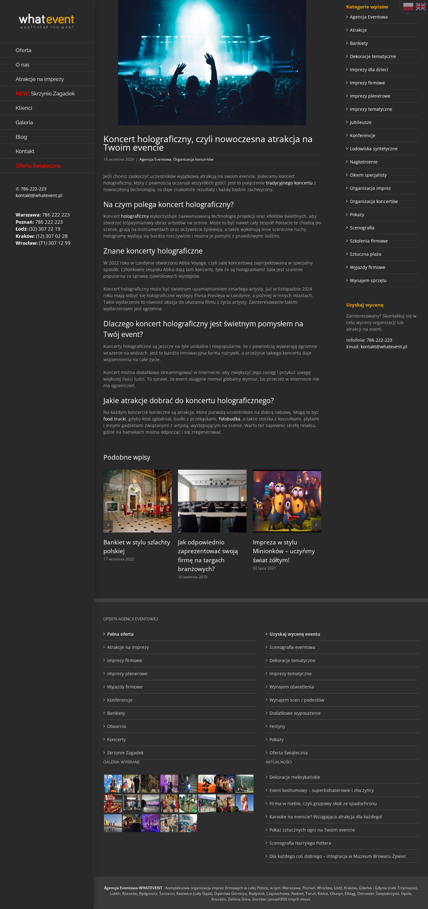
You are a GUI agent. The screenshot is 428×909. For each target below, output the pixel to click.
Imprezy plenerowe (370, 96)
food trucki (114, 419)
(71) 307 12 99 (54, 243)
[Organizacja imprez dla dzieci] (188, 823)
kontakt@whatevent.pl (39, 195)
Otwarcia (116, 726)
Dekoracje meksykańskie (294, 777)
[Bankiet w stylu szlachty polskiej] (137, 473)
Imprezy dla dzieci (369, 69)
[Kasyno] (150, 823)
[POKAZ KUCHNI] (131, 803)
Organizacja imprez (370, 188)
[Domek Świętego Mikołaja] (225, 803)
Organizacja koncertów (193, 159)
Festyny (277, 726)
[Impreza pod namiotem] (225, 823)
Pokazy (357, 214)
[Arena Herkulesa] (244, 784)
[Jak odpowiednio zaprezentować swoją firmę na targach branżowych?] (212, 473)
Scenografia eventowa (292, 647)
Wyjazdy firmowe (367, 267)
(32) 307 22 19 (44, 229)
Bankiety (359, 43)
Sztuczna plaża (365, 254)
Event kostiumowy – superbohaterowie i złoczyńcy (321, 790)
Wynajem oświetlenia (291, 687)
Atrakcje (358, 30)
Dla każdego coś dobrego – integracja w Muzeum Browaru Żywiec (337, 856)
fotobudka (229, 419)
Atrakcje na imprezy (128, 647)
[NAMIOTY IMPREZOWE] (150, 803)
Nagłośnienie (364, 162)
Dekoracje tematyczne (373, 56)
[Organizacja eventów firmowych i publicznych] (188, 784)
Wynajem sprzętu (368, 280)
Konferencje (362, 135)
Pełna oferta (120, 634)
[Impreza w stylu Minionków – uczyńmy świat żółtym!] (287, 473)
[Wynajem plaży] (188, 803)
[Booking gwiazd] (244, 823)
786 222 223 (56, 214)
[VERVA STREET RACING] (150, 784)
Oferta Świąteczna (288, 753)
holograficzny (135, 216)
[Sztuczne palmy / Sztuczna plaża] (206, 803)
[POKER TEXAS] (112, 803)
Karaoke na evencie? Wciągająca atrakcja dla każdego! (325, 817)
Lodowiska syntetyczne (374, 149)
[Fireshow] (206, 823)
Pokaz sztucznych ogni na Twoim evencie (312, 830)
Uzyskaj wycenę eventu (294, 634)
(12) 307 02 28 (52, 236)
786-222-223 (33, 189)
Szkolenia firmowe (369, 241)
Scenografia (362, 228)
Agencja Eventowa (155, 159)
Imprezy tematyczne (371, 109)
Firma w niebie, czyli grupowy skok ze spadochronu (323, 803)
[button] (108, 525)
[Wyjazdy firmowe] (225, 784)
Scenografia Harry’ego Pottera (300, 843)
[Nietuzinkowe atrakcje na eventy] (131, 784)
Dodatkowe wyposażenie (295, 713)
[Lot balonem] (112, 823)
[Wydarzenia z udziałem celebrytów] (169, 803)
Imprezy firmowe (367, 83)
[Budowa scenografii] (169, 823)
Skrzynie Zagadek (125, 753)
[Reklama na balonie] (244, 803)
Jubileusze (361, 122)
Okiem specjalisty (368, 175)
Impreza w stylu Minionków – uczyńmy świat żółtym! (284, 551)
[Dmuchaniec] (206, 784)
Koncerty (116, 739)
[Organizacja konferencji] (169, 784)
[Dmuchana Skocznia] (112, 784)
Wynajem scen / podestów (296, 700)
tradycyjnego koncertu (289, 183)
